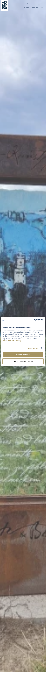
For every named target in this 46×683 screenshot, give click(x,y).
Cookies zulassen (23, 354)
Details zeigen (33, 348)
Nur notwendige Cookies (23, 361)
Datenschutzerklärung (11, 340)
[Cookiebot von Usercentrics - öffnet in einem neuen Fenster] (34, 320)
